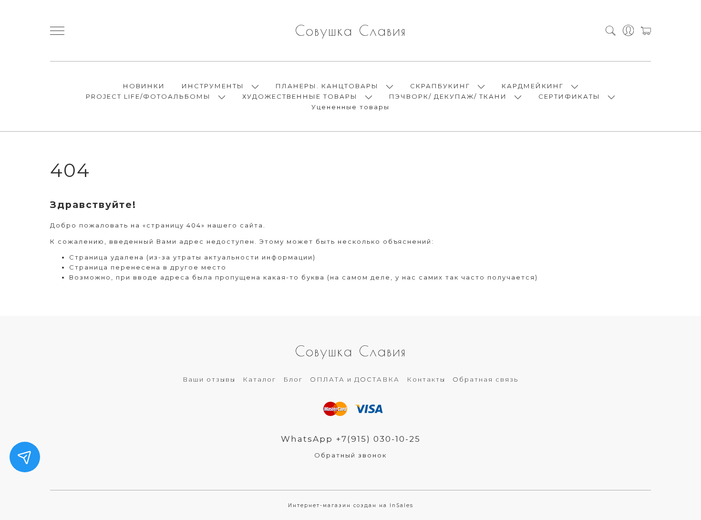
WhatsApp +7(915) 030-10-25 (351, 439)
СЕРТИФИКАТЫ (569, 96)
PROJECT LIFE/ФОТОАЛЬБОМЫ (148, 96)
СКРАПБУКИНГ (440, 86)
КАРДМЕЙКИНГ (533, 86)
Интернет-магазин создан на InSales (350, 505)
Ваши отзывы (209, 379)
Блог (293, 379)
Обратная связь (485, 379)
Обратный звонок (350, 455)
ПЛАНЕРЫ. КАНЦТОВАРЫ (327, 86)
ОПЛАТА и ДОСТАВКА (355, 379)
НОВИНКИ (144, 86)
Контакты (426, 379)
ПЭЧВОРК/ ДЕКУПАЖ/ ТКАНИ (448, 96)
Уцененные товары (350, 107)
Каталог (259, 379)
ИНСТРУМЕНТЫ (213, 86)
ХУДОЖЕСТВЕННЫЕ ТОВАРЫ (300, 96)
